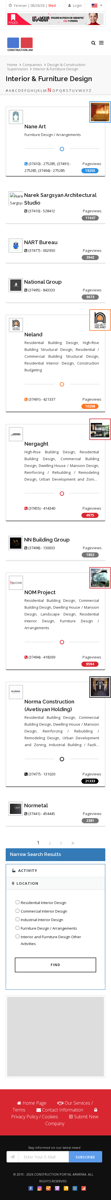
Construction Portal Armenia (60, 1174)
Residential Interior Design (43, 902)
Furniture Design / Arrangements (49, 928)
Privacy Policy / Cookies (34, 1116)
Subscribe (85, 1157)
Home (12, 64)
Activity (27, 870)
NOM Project (40, 592)
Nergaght (36, 444)
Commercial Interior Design (44, 911)
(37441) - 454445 (41, 813)
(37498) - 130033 (41, 547)
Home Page (34, 1103)
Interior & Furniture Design (55, 68)
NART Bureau (40, 242)
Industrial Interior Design (42, 919)
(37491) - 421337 (41, 399)
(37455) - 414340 (41, 508)
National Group (43, 282)
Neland (33, 334)
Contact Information (62, 1110)
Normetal (36, 805)
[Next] (61, 843)
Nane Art (35, 126)
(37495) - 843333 (41, 290)
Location (27, 883)
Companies (32, 64)
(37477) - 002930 (41, 250)
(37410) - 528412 (41, 210)
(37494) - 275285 (51, 170)
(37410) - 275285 (41, 163)
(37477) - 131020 (41, 774)
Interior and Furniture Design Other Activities (51, 940)
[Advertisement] (55, 1036)
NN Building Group (47, 540)
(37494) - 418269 (41, 657)
